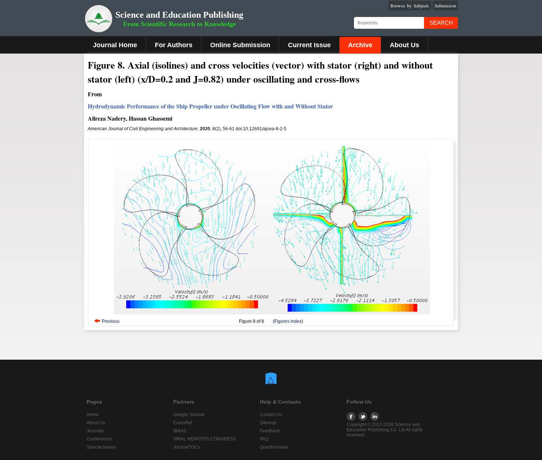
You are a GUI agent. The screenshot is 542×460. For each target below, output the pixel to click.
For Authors (173, 45)
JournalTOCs (186, 447)
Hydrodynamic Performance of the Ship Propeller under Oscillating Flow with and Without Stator (210, 106)
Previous (110, 321)
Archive (360, 45)
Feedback (270, 430)
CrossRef (182, 422)
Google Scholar (189, 414)
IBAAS (179, 430)
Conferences (99, 439)
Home (93, 414)
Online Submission (240, 45)
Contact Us (271, 414)
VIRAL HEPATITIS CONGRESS (204, 439)
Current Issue (309, 45)
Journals (95, 430)
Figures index (288, 321)
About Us (404, 45)
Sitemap (268, 422)
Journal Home (115, 45)
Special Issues (101, 447)
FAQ (264, 439)
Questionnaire (274, 447)
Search (441, 23)
